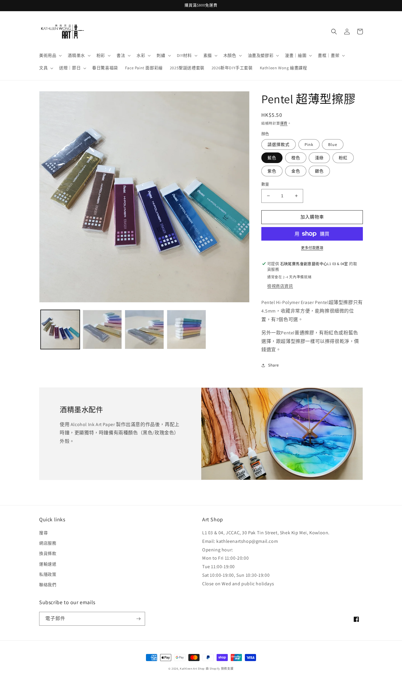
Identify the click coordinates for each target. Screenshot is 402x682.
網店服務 (47, 543)
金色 (295, 171)
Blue (332, 144)
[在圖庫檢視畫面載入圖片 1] (60, 329)
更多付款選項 (312, 248)
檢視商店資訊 (280, 286)
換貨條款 (47, 553)
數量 (265, 184)
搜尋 (43, 532)
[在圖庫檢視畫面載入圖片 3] (102, 329)
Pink (309, 144)
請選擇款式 (279, 144)
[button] (50, 55)
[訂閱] (138, 619)
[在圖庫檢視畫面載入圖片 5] (186, 329)
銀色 (319, 171)
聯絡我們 (47, 584)
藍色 (272, 157)
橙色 (295, 157)
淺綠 (319, 157)
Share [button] (273, 365)
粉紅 (343, 157)
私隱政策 (47, 574)
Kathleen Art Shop (193, 669)
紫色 (272, 171)
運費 (284, 123)
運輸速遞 (47, 564)
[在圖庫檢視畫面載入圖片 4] (144, 329)
